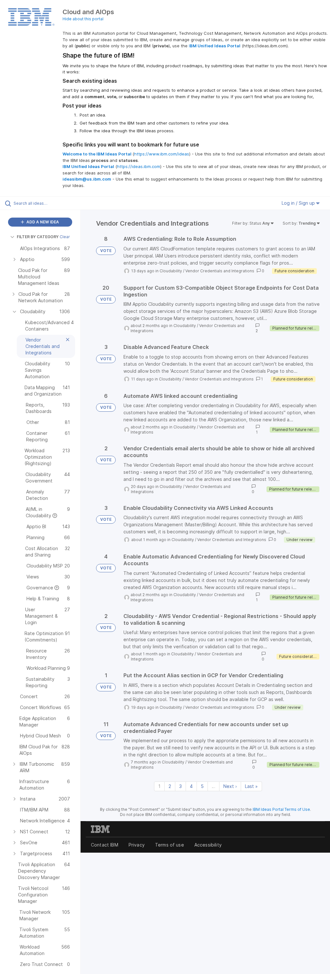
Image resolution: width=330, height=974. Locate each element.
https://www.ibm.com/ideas (161, 153)
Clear (65, 236)
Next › (230, 786)
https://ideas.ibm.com (138, 166)
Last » (251, 786)
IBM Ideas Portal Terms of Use (281, 809)
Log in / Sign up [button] (299, 203)
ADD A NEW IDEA (42, 222)
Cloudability (171, 270)
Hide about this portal (83, 18)
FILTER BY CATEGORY (38, 236)
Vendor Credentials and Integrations (219, 270)
